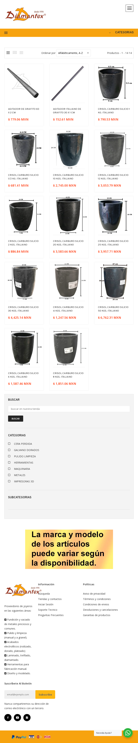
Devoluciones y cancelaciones (100, 609)
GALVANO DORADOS (26, 450)
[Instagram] (27, 717)
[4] (14, 52)
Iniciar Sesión (45, 604)
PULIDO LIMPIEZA (25, 456)
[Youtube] (17, 717)
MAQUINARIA (22, 469)
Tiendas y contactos (50, 599)
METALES (19, 475)
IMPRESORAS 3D (24, 481)
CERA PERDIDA (23, 443)
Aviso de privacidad (94, 593)
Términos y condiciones (97, 599)
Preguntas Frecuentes (51, 615)
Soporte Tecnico (47, 609)
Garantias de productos (96, 615)
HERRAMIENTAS (23, 462)
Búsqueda (44, 593)
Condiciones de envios (96, 604)
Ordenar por (48, 53)
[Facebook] (8, 717)
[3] (8, 52)
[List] (21, 52)
